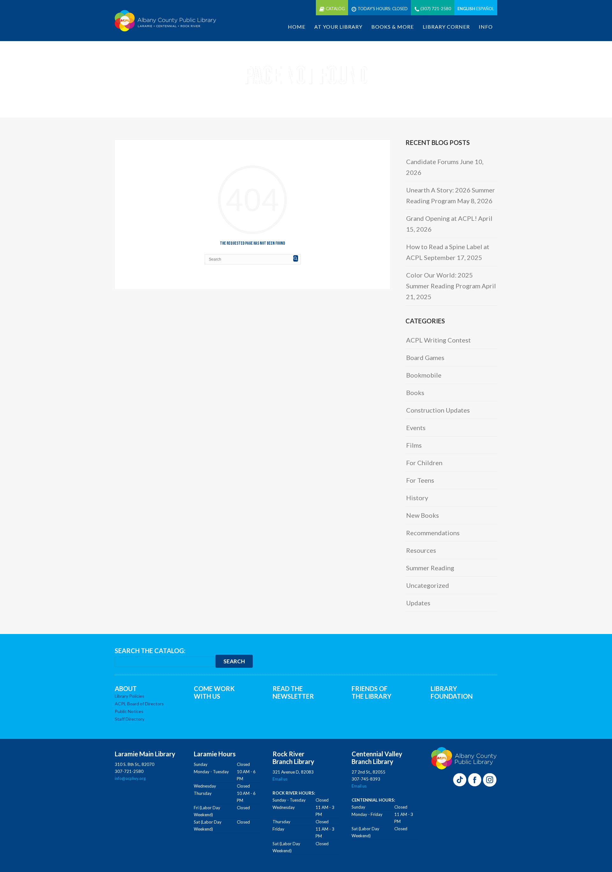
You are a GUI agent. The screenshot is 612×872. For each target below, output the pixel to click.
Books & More (392, 27)
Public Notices (129, 711)
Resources (421, 550)
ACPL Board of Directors (139, 703)
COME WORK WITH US (214, 692)
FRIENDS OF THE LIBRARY (371, 692)
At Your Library (338, 27)
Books (415, 392)
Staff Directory (129, 719)
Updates (418, 603)
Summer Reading (430, 568)
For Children (424, 462)
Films (414, 445)
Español (485, 8)
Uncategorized (427, 585)
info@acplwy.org (130, 778)
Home (296, 27)
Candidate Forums (432, 161)
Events (416, 427)
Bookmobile (423, 375)
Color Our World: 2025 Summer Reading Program (443, 280)
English (466, 8)
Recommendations (433, 533)
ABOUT (126, 688)
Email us (280, 779)
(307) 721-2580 (435, 8)
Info (486, 27)
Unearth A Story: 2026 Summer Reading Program (450, 195)
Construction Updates (438, 410)
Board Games (425, 357)
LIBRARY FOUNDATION (452, 692)
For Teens (420, 480)
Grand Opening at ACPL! (441, 218)
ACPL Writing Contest (438, 340)
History (417, 497)
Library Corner (446, 27)
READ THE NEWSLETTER (293, 692)
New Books (422, 515)
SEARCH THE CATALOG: (150, 650)
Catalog (335, 8)
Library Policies (129, 696)
